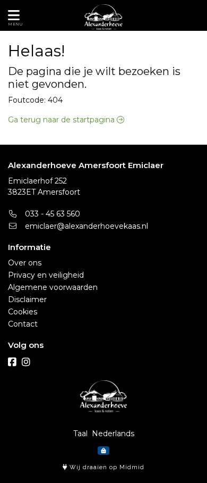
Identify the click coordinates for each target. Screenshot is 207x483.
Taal (80, 433)
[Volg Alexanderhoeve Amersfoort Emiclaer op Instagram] (26, 362)
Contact (23, 324)
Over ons (24, 263)
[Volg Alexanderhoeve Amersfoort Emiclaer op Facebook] (12, 362)
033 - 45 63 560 (51, 214)
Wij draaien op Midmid (105, 467)
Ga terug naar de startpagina (62, 119)
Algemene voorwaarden (53, 287)
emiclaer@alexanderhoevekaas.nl (85, 226)
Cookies (22, 312)
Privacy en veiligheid (46, 275)
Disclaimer (27, 299)
